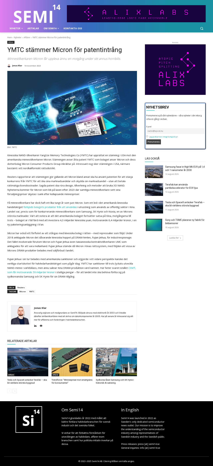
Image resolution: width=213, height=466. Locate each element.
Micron (22, 291)
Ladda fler (174, 237)
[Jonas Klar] (9, 65)
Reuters (21, 287)
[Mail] (41, 325)
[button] (202, 28)
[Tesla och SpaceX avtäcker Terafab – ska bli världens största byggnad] (27, 362)
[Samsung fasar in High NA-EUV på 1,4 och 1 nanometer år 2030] (154, 171)
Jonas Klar (17, 65)
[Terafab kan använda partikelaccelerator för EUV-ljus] (154, 189)
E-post (148, 126)
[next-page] (15, 391)
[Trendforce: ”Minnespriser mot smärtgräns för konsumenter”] (72, 362)
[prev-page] (9, 391)
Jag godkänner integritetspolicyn (163, 136)
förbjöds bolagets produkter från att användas (50, 207)
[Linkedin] (35, 325)
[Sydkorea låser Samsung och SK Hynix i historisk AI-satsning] (116, 362)
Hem (9, 37)
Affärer (27, 37)
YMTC (31, 291)
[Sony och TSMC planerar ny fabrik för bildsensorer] (154, 224)
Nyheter (17, 37)
